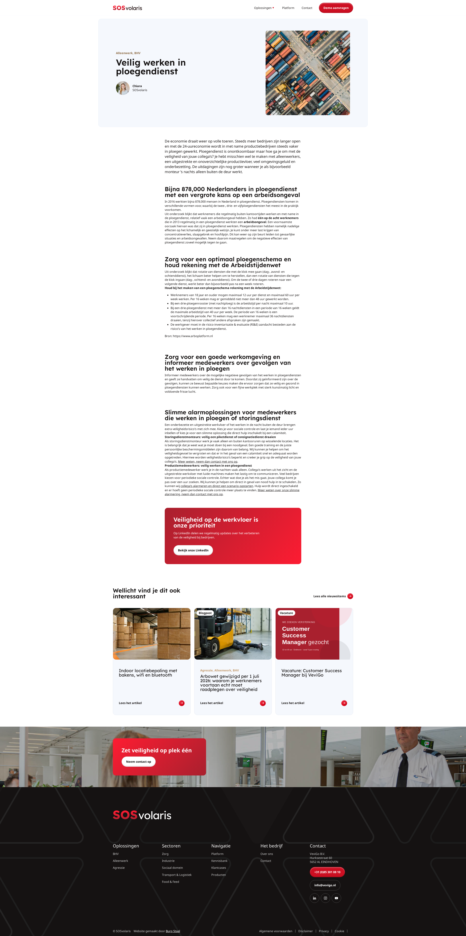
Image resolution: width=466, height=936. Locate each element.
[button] (264, 8)
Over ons (266, 854)
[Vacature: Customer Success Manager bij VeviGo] (314, 661)
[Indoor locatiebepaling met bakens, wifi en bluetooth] (152, 661)
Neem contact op (138, 762)
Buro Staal (173, 931)
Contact (307, 8)
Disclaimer (305, 931)
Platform (288, 8)
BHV (137, 53)
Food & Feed (170, 882)
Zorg (165, 854)
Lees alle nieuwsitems (329, 596)
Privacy (324, 931)
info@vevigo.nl (325, 885)
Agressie (119, 868)
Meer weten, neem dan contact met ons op (207, 462)
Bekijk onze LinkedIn (193, 550)
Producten (218, 875)
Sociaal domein (172, 868)
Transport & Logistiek (177, 875)
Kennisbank (219, 861)
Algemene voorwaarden (275, 931)
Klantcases (218, 868)
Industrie (168, 861)
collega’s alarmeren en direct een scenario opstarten (217, 486)
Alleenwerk (124, 53)
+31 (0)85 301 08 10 (327, 872)
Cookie (339, 931)
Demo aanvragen (336, 8)
